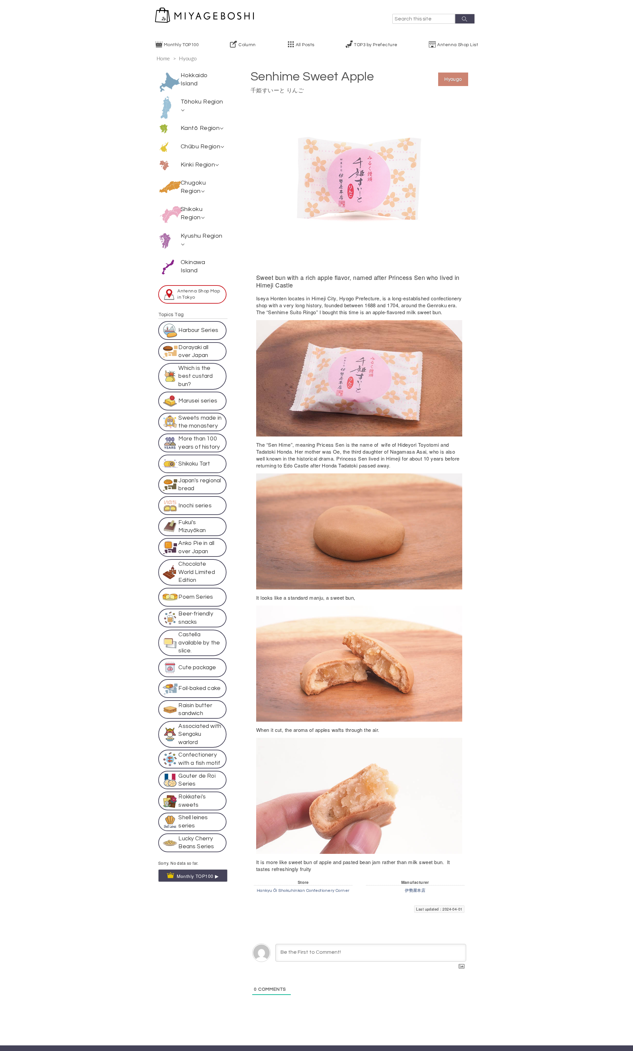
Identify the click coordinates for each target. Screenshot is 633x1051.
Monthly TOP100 (181, 45)
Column (247, 45)
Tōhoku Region (202, 102)
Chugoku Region (193, 187)
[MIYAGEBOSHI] (204, 15)
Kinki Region (198, 165)
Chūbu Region (200, 146)
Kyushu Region (202, 236)
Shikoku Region (191, 213)
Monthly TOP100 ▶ (197, 831)
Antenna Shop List (457, 45)
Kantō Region (200, 128)
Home (163, 58)
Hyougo (188, 58)
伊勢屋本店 (415, 890)
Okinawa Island (193, 266)
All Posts (305, 45)
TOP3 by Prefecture (375, 45)
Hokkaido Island (194, 79)
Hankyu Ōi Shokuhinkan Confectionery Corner (303, 890)
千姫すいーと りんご (277, 90)
